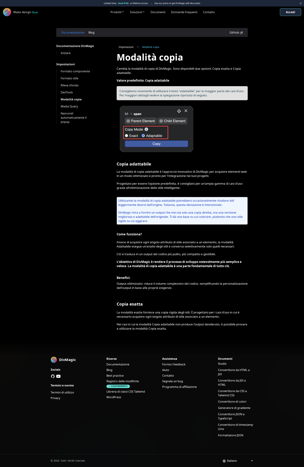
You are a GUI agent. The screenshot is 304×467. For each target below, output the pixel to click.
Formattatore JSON (230, 435)
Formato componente (75, 71)
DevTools (67, 92)
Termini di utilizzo (62, 392)
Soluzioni (136, 12)
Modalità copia (71, 99)
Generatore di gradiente (234, 408)
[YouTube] (58, 376)
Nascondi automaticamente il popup (74, 117)
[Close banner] (300, 3)
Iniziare (66, 53)
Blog (91, 32)
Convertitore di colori (232, 401)
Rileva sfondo (70, 85)
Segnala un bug (172, 381)
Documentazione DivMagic (75, 46)
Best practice (115, 375)
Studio (222, 364)
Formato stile (69, 78)
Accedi (290, 12)
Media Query (69, 106)
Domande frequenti (184, 12)
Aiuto (165, 370)
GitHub (234, 32)
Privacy (55, 398)
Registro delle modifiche (122, 381)
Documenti (158, 12)
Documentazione (72, 32)
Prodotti (116, 12)
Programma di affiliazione (179, 387)
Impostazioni (65, 64)
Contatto (209, 12)
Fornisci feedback (174, 364)
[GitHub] (53, 376)
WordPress (113, 397)
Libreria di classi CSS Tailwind (125, 391)
